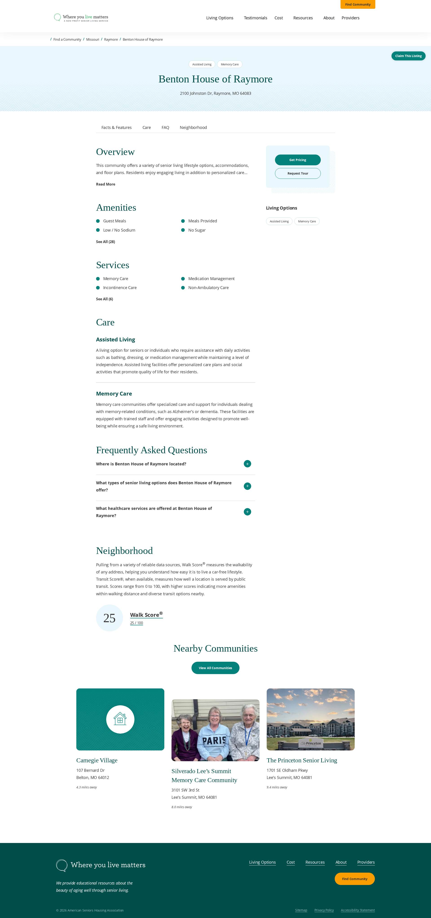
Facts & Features (116, 127)
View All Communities (215, 668)
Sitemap (301, 910)
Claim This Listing (408, 56)
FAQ (165, 127)
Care (147, 127)
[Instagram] (358, 895)
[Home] (46, 39)
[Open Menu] (46, 18)
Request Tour (298, 173)
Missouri (92, 39)
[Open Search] (372, 18)
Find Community (358, 4)
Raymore (111, 39)
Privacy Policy (324, 910)
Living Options (262, 862)
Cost (291, 862)
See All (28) (105, 241)
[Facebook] (348, 895)
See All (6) (104, 298)
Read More (105, 184)
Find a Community (67, 39)
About (341, 862)
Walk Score (146, 614)
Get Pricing (297, 160)
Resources (315, 862)
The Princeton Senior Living (302, 760)
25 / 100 (136, 622)
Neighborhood (193, 127)
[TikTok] (369, 895)
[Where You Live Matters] (81, 18)
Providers (366, 862)
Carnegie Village (96, 760)
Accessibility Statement (358, 910)
